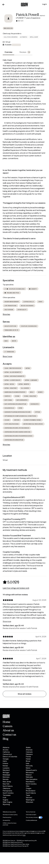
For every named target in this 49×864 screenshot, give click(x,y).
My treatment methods (15, 470)
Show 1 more (7, 356)
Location (7, 455)
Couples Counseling (11, 552)
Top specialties (8, 285)
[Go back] (3, 4)
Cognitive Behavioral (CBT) (14, 497)
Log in (44, 4)
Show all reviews (24, 694)
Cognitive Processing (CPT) (14, 519)
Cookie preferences (31, 820)
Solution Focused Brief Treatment (17, 535)
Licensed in (8, 347)
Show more (7, 621)
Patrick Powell (27, 14)
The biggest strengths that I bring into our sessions (24, 203)
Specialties (8, 280)
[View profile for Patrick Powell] (8, 18)
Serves (6, 321)
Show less (6, 314)
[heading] (11, 582)
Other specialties (9, 297)
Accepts (7, 363)
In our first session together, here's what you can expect (23, 171)
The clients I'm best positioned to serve (19, 238)
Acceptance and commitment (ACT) (18, 475)
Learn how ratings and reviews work (16, 588)
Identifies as (9, 336)
